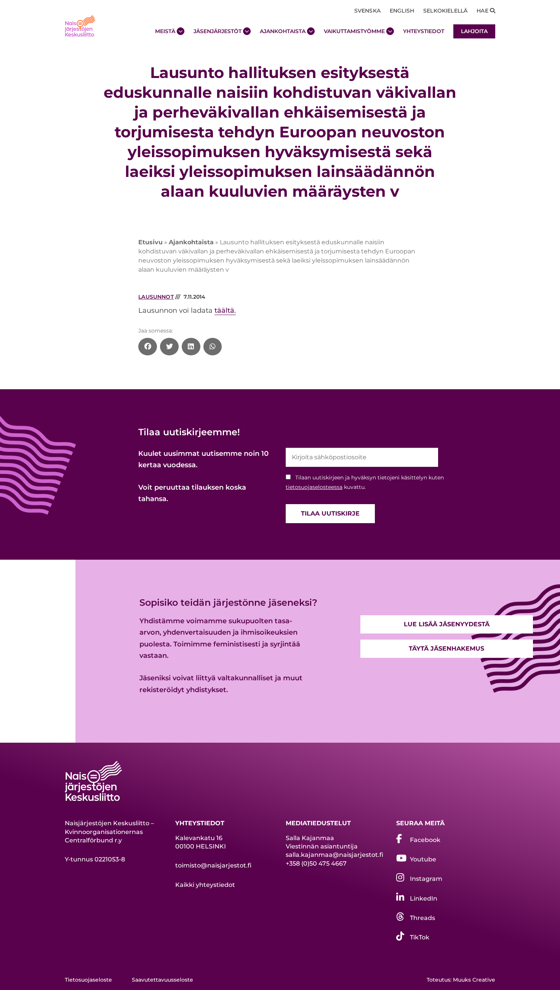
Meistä (165, 31)
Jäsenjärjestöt (218, 31)
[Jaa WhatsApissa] (212, 346)
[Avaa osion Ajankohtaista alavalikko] (311, 31)
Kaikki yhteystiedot (205, 884)
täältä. (225, 310)
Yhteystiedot (423, 31)
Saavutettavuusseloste (162, 979)
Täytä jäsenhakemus (446, 648)
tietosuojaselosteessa (314, 487)
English (402, 10)
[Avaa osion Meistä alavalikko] (180, 31)
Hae (483, 10)
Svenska (367, 10)
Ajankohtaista (283, 31)
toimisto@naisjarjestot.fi (213, 865)
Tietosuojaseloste (88, 979)
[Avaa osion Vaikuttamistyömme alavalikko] (390, 31)
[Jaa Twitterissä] (169, 346)
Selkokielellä (445, 10)
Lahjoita (474, 31)
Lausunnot (155, 296)
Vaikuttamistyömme (354, 31)
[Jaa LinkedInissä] (191, 346)
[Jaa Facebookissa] (147, 346)
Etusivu (150, 242)
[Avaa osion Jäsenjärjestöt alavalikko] (247, 31)
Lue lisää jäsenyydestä (447, 624)
